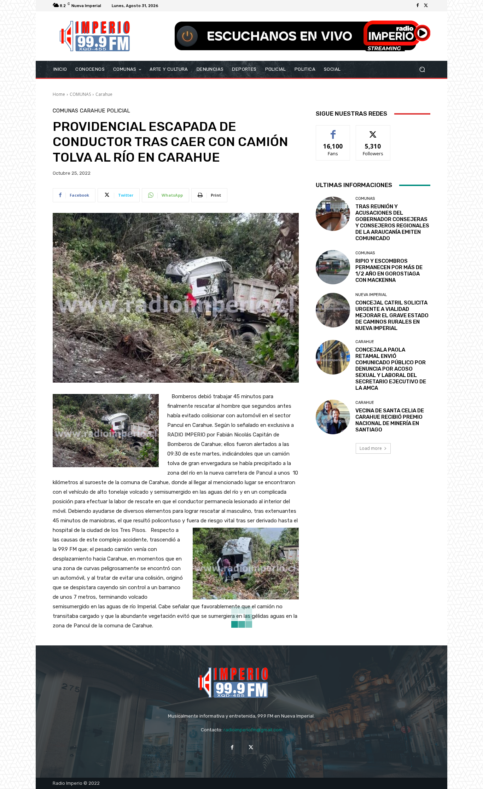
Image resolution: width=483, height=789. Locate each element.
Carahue (103, 94)
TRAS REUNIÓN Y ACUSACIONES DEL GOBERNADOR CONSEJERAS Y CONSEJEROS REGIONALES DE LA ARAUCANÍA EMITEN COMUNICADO (392, 222)
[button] (422, 69)
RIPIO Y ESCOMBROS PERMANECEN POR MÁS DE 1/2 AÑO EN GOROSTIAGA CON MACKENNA (389, 270)
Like (333, 130)
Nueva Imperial (371, 295)
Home (59, 94)
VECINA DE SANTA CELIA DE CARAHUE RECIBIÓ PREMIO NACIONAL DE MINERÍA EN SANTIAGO (389, 420)
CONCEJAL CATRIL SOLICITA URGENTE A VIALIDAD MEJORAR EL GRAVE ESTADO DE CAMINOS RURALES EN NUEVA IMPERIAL (392, 315)
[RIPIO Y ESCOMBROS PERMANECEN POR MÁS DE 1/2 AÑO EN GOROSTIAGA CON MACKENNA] (333, 267)
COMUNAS (80, 94)
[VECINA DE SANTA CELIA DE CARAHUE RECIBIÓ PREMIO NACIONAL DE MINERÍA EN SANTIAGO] (333, 417)
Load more (371, 448)
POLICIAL (118, 111)
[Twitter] (426, 5)
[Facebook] (417, 5)
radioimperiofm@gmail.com (253, 729)
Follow (373, 130)
